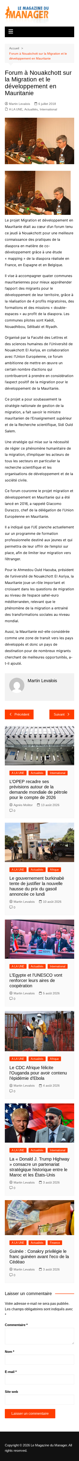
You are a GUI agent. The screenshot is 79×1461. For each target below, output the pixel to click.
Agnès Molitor (23, 805)
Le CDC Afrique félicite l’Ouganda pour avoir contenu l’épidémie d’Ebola (38, 1073)
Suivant (59, 714)
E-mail (11, 1372)
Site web (11, 1392)
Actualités (31, 109)
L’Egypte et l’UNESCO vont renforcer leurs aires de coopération (35, 980)
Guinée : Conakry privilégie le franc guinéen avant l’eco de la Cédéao (39, 1256)
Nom (9, 1351)
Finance (55, 1242)
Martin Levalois (19, 104)
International (48, 109)
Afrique (54, 869)
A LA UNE (15, 109)
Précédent (21, 714)
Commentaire (16, 1325)
